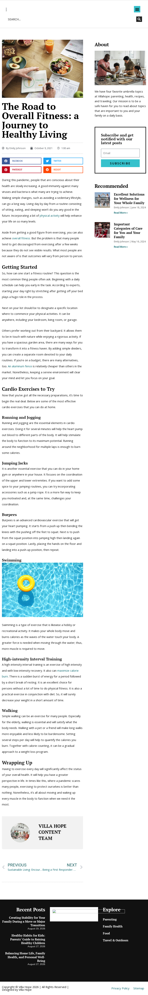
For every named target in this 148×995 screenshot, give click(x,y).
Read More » (121, 212)
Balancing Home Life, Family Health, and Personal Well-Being (25, 957)
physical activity (50, 215)
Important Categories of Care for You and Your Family (128, 230)
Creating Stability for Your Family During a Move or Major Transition (23, 921)
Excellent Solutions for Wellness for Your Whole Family (129, 198)
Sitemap (138, 988)
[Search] (139, 19)
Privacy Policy (120, 988)
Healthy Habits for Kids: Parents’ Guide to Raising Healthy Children (27, 939)
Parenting (110, 919)
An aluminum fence (20, 366)
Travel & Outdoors (115, 940)
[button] (137, 9)
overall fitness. (21, 238)
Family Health (113, 926)
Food (106, 933)
